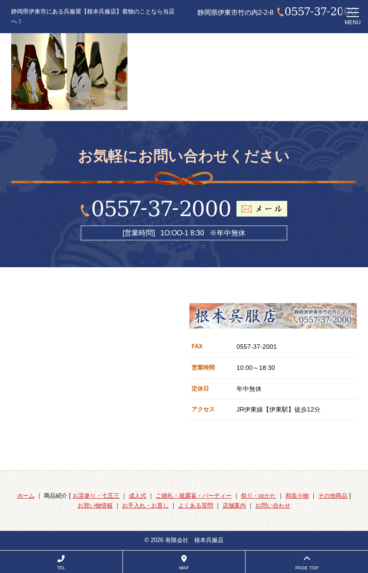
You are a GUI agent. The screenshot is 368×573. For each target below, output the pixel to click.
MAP (184, 567)
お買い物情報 (95, 505)
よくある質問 (195, 505)
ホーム (26, 495)
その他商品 (332, 495)
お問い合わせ (272, 505)
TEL (61, 567)
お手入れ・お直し (145, 505)
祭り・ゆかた (258, 495)
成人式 (137, 495)
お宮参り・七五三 (96, 495)
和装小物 (297, 495)
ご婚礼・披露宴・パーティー (194, 495)
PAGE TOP (307, 567)
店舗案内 (234, 505)
